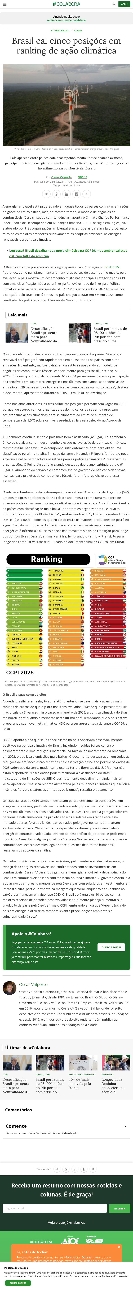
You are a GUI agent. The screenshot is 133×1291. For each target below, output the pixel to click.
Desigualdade (76, 1074)
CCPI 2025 (111, 267)
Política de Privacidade (114, 1276)
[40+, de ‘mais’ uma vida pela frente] (83, 1062)
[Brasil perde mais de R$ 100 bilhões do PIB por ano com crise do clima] (80, 333)
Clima (78, 30)
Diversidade (90, 1074)
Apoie (124, 4)
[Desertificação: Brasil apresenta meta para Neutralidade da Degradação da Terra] (17, 333)
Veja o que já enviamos (66, 1222)
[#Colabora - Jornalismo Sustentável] (66, 4)
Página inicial (60, 30)
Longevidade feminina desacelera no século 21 (113, 1085)
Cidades (97, 323)
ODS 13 (82, 177)
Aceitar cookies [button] (18, 1283)
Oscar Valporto (61, 177)
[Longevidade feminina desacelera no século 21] (116, 1062)
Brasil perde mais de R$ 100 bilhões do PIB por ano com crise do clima (110, 334)
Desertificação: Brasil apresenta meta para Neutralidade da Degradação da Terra (44, 338)
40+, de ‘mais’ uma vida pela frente (80, 1083)
